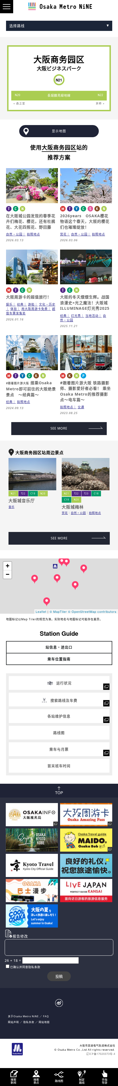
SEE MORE (58, 428)
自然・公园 (14, 234)
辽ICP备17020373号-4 (100, 1054)
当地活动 (92, 316)
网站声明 (13, 1022)
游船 (31, 304)
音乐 (12, 507)
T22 (23, 493)
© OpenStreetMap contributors (92, 611)
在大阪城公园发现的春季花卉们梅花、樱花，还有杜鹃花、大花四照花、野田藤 (30, 221)
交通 (81, 407)
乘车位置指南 (59, 658)
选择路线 (17, 25)
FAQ (46, 1016)
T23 (86, 493)
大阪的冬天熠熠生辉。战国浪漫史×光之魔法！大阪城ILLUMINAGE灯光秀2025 (84, 302)
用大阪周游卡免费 (34, 309)
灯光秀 (76, 316)
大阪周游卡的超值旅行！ (28, 297)
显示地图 (59, 131)
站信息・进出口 (59, 647)
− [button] (8, 574)
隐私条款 (28, 1022)
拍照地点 (33, 234)
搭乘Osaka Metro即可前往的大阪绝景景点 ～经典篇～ (31, 388)
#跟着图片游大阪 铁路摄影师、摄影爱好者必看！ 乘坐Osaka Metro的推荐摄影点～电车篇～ (85, 391)
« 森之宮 (19, 103)
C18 (96, 493)
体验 (13, 309)
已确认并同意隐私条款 (25, 967)
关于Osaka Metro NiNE (23, 1016)
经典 (20, 304)
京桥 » (100, 103)
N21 (13, 493)
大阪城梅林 (73, 507)
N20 (43, 493)
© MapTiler (58, 611)
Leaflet (41, 611)
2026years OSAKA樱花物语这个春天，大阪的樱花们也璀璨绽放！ (84, 221)
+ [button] (8, 565)
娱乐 (9, 304)
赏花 (63, 234)
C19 (32, 493)
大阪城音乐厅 (22, 500)
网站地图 (44, 1022)
